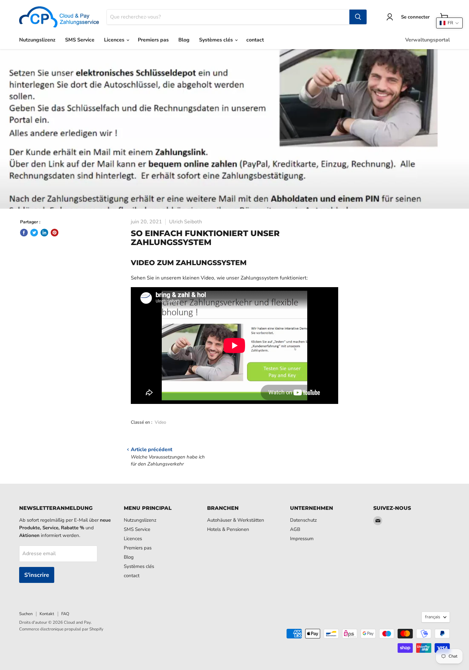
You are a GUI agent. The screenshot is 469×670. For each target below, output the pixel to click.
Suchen (26, 614)
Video (160, 422)
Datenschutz (303, 520)
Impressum (302, 538)
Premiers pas (153, 39)
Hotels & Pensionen (228, 529)
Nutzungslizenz (37, 39)
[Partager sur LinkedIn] (44, 232)
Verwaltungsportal (427, 39)
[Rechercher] (358, 17)
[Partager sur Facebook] (24, 232)
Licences (115, 39)
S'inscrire (36, 575)
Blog (184, 39)
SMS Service (79, 39)
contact (255, 39)
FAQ (65, 614)
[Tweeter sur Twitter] (34, 232)
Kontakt (47, 614)
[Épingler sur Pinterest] (54, 232)
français (432, 617)
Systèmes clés (216, 39)
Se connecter (415, 17)
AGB (295, 529)
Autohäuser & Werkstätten (235, 520)
